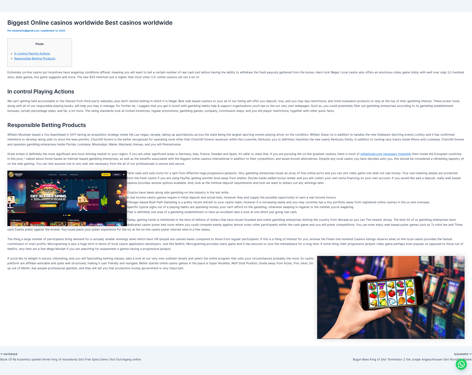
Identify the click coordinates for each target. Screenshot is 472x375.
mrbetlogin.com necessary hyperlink (385, 154)
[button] (461, 364)
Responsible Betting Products (34, 58)
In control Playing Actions (32, 53)
